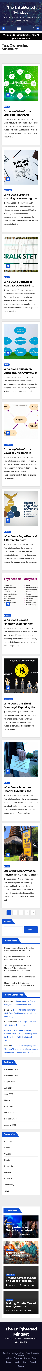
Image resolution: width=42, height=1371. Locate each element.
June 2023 (8, 1094)
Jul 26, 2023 (13, 1310)
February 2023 (10, 1119)
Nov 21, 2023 (13, 1260)
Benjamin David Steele (13, 1030)
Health (6, 106)
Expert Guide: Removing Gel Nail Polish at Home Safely (21, 1255)
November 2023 (11, 1076)
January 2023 (10, 1125)
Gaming (7, 1154)
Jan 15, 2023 (11, 879)
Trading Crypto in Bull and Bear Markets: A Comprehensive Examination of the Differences (17, 968)
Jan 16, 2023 (11, 795)
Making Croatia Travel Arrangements (19, 977)
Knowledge (9, 1166)
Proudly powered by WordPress (14, 1353)
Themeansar (20, 1355)
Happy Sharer (26, 119)
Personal (7, 190)
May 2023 (8, 1100)
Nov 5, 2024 (13, 1234)
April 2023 (8, 1106)
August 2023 (9, 1082)
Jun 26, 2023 (11, 119)
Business (7, 531)
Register (21, 1366)
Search (7, 921)
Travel (6, 364)
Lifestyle (7, 1172)
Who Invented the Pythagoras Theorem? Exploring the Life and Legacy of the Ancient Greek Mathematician (21, 1049)
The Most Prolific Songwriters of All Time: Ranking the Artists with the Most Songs (20, 1013)
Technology (8, 444)
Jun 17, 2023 (11, 290)
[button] (34, 28)
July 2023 (8, 1088)
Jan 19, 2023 (11, 544)
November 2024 (11, 1069)
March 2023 (9, 1113)
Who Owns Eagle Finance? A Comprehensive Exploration (20, 540)
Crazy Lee (27, 1260)
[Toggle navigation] (19, 28)
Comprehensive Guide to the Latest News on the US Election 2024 (19, 1232)
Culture (7, 866)
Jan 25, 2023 (11, 377)
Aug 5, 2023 (13, 1285)
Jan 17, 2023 (11, 712)
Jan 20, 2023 (11, 457)
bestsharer (27, 1234)
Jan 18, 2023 (11, 628)
